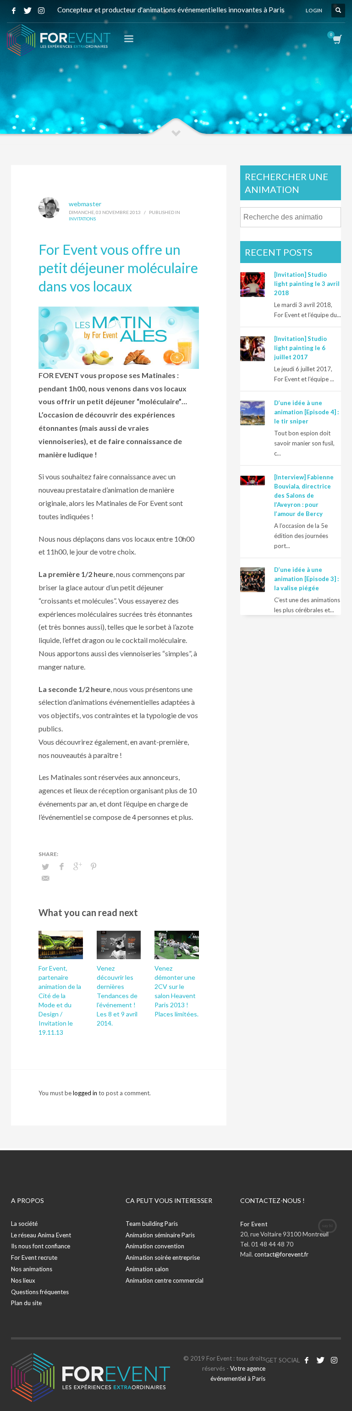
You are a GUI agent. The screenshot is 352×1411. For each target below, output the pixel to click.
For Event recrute (34, 1257)
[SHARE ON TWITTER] (45, 866)
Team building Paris (152, 1223)
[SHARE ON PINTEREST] (93, 866)
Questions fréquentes (40, 1292)
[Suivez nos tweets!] (320, 1360)
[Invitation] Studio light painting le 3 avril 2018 (307, 283)
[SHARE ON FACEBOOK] (61, 866)
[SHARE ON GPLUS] (77, 866)
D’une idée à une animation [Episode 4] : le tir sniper (306, 412)
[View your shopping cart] (336, 40)
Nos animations (31, 1269)
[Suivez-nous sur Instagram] (334, 1360)
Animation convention (155, 1246)
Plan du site (26, 1303)
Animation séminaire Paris (160, 1235)
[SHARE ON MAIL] (45, 878)
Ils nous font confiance (40, 1246)
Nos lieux (23, 1280)
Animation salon (147, 1269)
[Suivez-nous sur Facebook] (307, 1360)
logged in (86, 1093)
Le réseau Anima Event (41, 1235)
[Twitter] (27, 10)
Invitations (82, 218)
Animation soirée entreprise (163, 1257)
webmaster (85, 204)
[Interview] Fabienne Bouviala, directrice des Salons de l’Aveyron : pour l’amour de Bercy (304, 495)
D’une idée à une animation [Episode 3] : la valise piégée (306, 579)
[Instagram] (41, 10)
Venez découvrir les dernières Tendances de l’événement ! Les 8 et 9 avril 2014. (117, 995)
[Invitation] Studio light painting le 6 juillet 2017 (300, 348)
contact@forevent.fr (281, 1254)
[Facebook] (14, 10)
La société (24, 1223)
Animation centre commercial (165, 1280)
